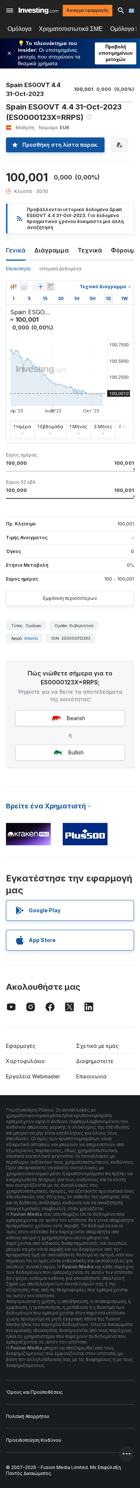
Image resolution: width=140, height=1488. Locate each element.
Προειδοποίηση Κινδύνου (33, 1440)
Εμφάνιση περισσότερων (70, 598)
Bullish (76, 752)
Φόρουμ (123, 250)
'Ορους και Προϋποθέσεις (34, 1392)
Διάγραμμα (51, 250)
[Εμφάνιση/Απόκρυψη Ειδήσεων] (50, 287)
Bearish (76, 718)
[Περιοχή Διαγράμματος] (24, 287)
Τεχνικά (90, 250)
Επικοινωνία (91, 1076)
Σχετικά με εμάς (97, 1046)
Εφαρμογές (20, 1046)
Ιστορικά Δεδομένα (60, 268)
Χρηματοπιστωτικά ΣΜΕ (71, 29)
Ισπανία (31, 638)
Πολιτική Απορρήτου (27, 1416)
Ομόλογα (19, 29)
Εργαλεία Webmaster (33, 1076)
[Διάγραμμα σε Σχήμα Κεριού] (13, 287)
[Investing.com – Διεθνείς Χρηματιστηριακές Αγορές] (38, 10)
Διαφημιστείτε (94, 1061)
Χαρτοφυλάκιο (25, 1061)
